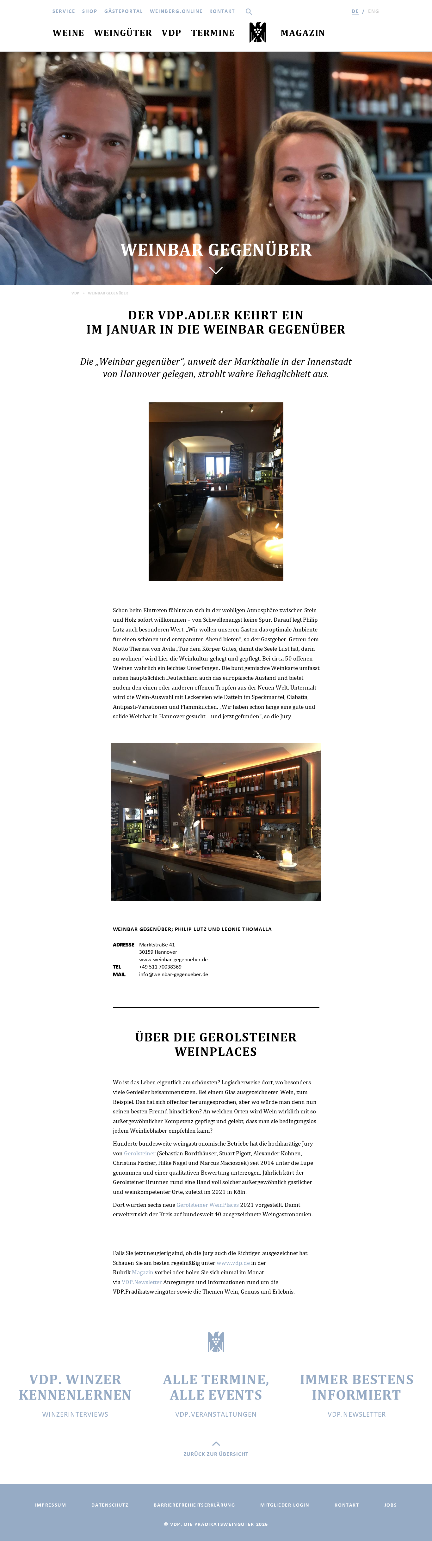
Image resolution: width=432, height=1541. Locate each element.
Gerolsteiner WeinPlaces (207, 1204)
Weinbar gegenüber (108, 293)
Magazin (142, 1272)
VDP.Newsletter (142, 1281)
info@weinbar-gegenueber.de (173, 974)
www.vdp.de (233, 1262)
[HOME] (257, 33)
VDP (75, 293)
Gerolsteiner (140, 1153)
